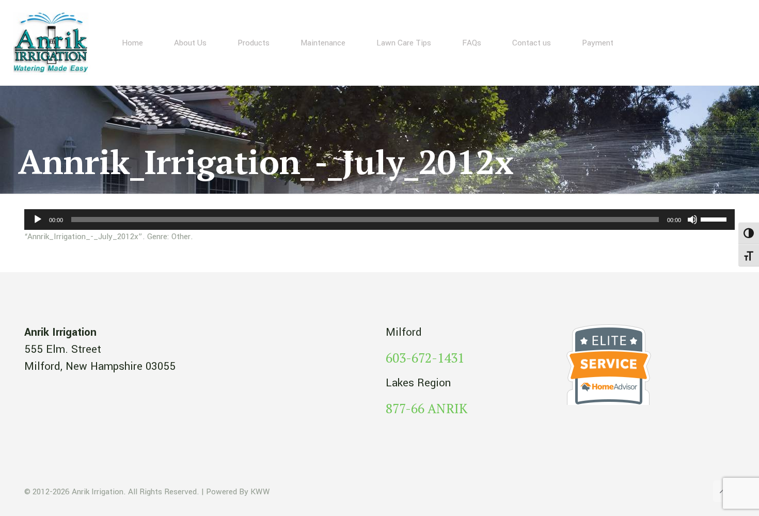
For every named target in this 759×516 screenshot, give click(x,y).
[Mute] (692, 219)
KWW (260, 491)
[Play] (38, 219)
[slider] (715, 218)
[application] (379, 219)
